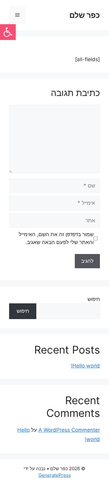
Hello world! (85, 366)
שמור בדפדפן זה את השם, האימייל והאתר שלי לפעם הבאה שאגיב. (56, 238)
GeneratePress (54, 475)
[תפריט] (17, 15)
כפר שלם (84, 15)
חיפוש (94, 299)
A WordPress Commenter (69, 430)
